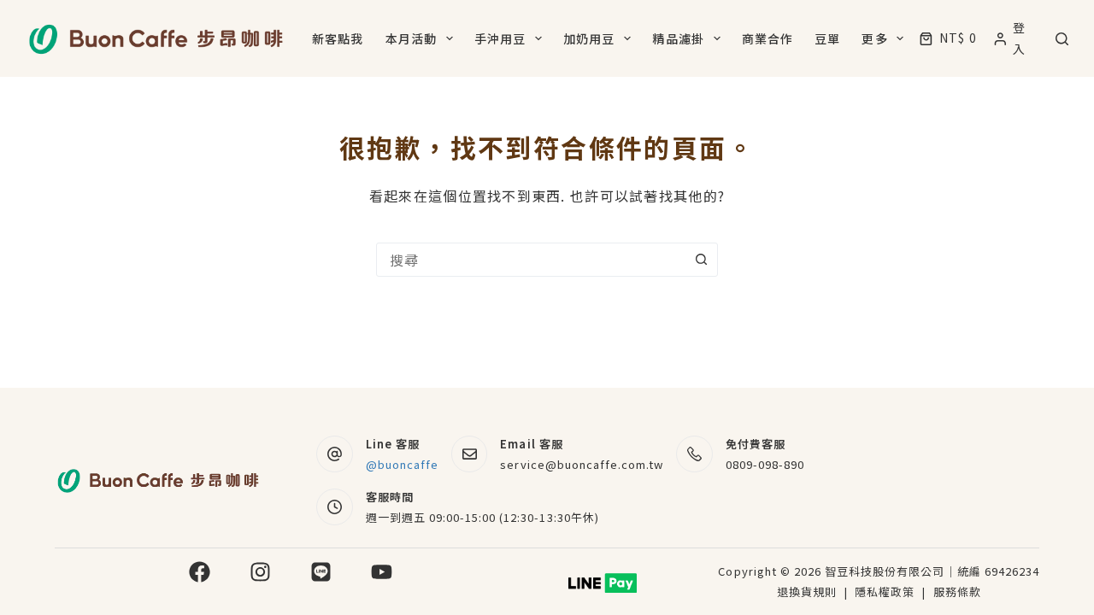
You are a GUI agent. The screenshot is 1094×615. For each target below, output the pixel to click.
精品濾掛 (677, 38)
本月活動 (411, 38)
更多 (874, 38)
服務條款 (957, 591)
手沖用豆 (500, 38)
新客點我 (337, 38)
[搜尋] (1062, 38)
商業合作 (767, 38)
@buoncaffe (402, 464)
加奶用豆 (589, 38)
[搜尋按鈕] (701, 259)
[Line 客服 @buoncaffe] (334, 454)
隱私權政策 (886, 591)
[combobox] (531, 260)
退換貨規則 (807, 591)
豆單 (827, 38)
